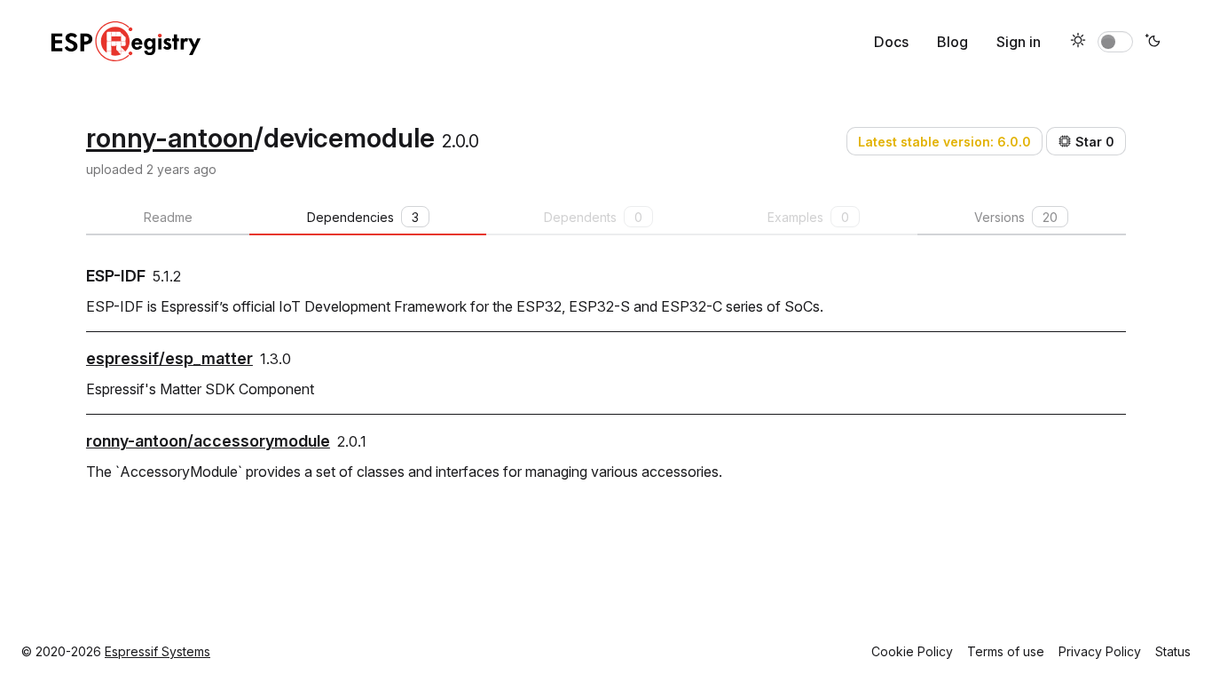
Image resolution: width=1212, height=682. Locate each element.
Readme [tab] (168, 217)
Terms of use (1005, 651)
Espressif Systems (157, 651)
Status (1173, 651)
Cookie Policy (912, 651)
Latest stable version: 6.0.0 (944, 141)
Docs (891, 42)
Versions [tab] (1016, 217)
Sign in (1018, 42)
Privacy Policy (1100, 651)
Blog (952, 42)
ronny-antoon (170, 138)
